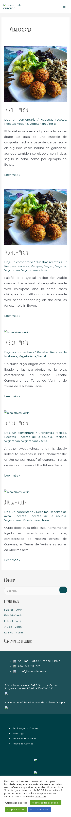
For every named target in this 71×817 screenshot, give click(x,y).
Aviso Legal (18, 733)
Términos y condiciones (25, 728)
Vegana (22, 123)
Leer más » (12, 174)
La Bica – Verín (16, 342)
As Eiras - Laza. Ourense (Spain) (39, 661)
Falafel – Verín (16, 109)
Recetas (10, 123)
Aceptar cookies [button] (16, 809)
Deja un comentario (20, 119)
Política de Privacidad (24, 738)
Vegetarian (12, 270)
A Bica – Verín (15, 502)
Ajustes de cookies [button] (16, 802)
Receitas (42, 512)
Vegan (48, 266)
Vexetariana (31, 520)
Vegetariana (38, 123)
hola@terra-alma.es (32, 671)
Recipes (36, 266)
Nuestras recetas (53, 119)
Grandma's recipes (52, 432)
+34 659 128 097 (29, 666)
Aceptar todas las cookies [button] (45, 802)
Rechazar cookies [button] (39, 809)
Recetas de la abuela (35, 437)
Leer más (40, 796)
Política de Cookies (22, 743)
